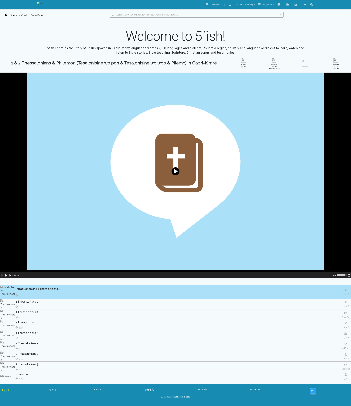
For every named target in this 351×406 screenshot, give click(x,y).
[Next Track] (10, 275)
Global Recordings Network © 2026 (175, 397)
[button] (113, 14)
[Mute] (334, 275)
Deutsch (202, 389)
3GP (243, 66)
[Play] (6, 275)
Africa (14, 15)
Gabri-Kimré (37, 15)
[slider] (342, 275)
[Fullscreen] (349, 275)
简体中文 (149, 389)
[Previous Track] (2, 275)
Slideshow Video (274, 66)
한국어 (52, 389)
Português (255, 389)
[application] (175, 175)
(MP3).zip (335, 66)
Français (98, 389)
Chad (24, 15)
